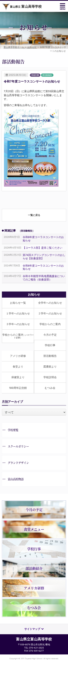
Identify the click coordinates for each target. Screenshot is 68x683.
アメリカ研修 (18, 355)
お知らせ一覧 (18, 302)
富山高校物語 (16, 479)
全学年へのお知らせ (50, 302)
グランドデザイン (18, 463)
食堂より (18, 366)
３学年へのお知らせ (18, 324)
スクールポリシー (18, 446)
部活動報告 (50, 355)
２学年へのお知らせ (50, 313)
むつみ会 (50, 387)
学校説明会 (50, 377)
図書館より (50, 366)
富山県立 (26, 6)
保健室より (18, 377)
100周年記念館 (18, 387)
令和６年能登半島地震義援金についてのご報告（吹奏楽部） (44, 278)
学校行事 (50, 345)
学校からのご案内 (50, 324)
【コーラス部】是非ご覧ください (42, 247)
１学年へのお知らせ (18, 313)
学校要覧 (13, 430)
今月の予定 (50, 334)
